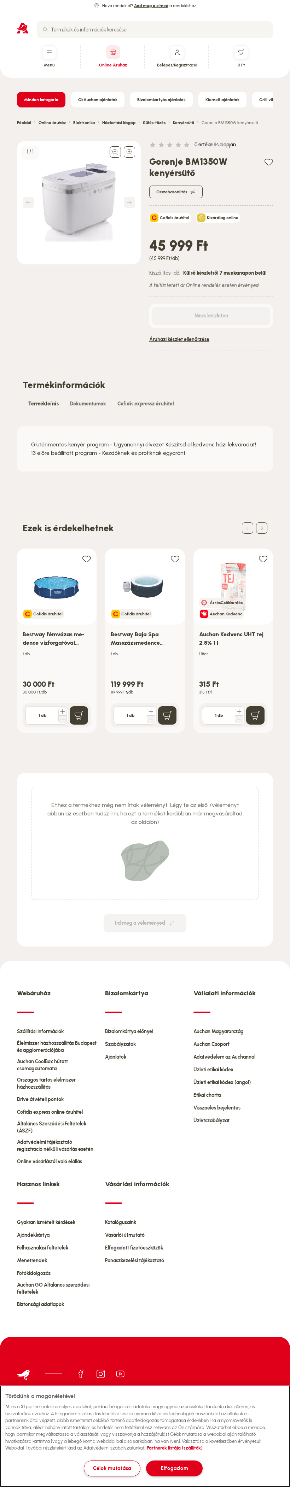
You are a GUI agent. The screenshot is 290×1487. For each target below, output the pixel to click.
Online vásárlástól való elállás (49, 1162)
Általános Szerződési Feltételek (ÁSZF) (51, 1127)
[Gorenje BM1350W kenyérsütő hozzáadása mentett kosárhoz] (269, 161)
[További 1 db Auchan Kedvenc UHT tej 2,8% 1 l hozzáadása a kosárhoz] (239, 711)
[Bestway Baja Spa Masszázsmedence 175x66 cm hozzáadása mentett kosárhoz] (175, 558)
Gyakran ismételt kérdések (46, 1222)
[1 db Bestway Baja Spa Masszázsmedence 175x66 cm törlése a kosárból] (151, 719)
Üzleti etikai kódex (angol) (222, 1082)
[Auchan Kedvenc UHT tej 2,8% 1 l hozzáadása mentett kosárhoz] (263, 558)
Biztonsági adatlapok (40, 1304)
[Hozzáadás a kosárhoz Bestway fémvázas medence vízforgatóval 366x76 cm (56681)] (79, 715)
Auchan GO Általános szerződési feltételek (53, 1288)
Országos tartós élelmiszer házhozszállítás (46, 1083)
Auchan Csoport (211, 1044)
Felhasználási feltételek (42, 1248)
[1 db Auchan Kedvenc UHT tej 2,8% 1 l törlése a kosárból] (239, 719)
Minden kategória (41, 99)
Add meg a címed (151, 5)
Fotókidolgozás (34, 1273)
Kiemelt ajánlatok (222, 99)
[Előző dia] (247, 528)
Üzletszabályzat (211, 1121)
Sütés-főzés (154, 122)
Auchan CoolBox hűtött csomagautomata (42, 1065)
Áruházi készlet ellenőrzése (179, 339)
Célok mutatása (112, 1468)
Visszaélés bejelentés (216, 1108)
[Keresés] (45, 29)
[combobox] (155, 29)
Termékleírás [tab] (43, 404)
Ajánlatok (115, 1057)
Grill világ (268, 99)
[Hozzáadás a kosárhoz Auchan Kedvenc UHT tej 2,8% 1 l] (255, 715)
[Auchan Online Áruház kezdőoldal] (22, 28)
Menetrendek (32, 1261)
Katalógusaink (120, 1222)
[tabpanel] (145, 449)
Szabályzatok (120, 1044)
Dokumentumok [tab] (88, 404)
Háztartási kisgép (118, 122)
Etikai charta (207, 1095)
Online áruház (52, 122)
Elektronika (84, 122)
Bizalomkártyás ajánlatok (161, 99)
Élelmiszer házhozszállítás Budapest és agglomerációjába (57, 1046)
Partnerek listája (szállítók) (175, 1448)
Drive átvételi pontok (40, 1099)
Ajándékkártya (33, 1235)
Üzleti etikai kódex (213, 1070)
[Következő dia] (261, 528)
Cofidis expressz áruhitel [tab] (145, 404)
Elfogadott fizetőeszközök (134, 1248)
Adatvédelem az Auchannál (224, 1057)
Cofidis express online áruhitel (50, 1112)
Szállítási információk (40, 1032)
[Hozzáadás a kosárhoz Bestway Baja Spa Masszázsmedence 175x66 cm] (167, 715)
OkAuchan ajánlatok (97, 99)
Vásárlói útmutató (125, 1235)
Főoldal (24, 122)
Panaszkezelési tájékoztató (134, 1261)
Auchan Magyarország (218, 1032)
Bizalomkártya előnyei (129, 1032)
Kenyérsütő (183, 122)
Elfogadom (174, 1468)
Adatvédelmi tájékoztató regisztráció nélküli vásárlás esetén (55, 1145)
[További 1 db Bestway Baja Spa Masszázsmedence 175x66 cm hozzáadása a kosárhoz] (151, 711)
